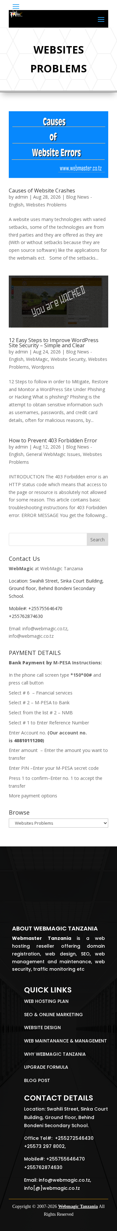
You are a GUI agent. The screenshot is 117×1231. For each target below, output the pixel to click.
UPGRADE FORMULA (46, 1067)
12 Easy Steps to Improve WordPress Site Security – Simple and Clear (53, 343)
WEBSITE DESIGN (42, 1027)
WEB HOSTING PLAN (46, 1001)
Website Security (68, 359)
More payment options (33, 796)
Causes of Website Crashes (42, 190)
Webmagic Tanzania (78, 1206)
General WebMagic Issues (53, 454)
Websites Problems (46, 205)
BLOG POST (37, 1080)
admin (21, 197)
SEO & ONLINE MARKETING (53, 1014)
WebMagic (37, 359)
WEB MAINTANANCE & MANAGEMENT (65, 1041)
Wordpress (43, 367)
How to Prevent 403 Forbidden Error (53, 440)
